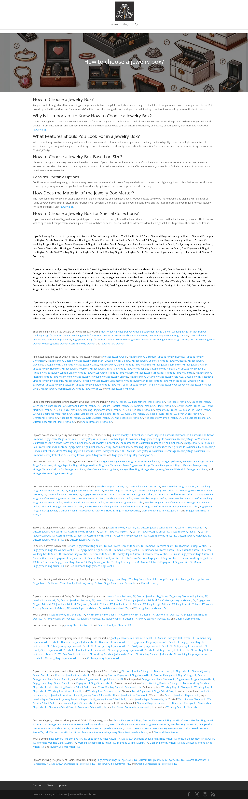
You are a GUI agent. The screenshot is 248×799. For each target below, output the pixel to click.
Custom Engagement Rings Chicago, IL (175, 675)
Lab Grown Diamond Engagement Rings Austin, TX (152, 558)
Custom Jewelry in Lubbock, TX (77, 600)
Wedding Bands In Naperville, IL (183, 707)
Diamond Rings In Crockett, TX (64, 494)
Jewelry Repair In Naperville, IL (78, 699)
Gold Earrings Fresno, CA (196, 417)
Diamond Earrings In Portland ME (172, 285)
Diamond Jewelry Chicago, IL (137, 671)
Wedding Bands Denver (55, 343)
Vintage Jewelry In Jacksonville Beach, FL (134, 650)
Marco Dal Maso (49, 583)
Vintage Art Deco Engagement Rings (130, 465)
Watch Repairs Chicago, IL (191, 699)
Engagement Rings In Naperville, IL (195, 679)
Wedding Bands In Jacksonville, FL (158, 654)
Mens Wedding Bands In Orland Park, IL (70, 687)
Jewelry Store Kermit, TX (46, 600)
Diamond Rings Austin (166, 732)
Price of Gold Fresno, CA (163, 413)
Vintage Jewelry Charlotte (145, 360)
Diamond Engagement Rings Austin (56, 724)
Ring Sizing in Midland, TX (161, 604)
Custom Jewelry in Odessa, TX (137, 614)
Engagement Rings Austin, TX (95, 550)
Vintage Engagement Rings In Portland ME (85, 285)
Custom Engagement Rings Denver (169, 339)
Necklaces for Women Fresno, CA (163, 417)
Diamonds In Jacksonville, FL (114, 642)
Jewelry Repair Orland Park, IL (113, 699)
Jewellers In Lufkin (120, 506)
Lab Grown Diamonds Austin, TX (126, 545)
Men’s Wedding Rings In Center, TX (181, 486)
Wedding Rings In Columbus (149, 446)
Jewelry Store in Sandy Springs (49, 306)
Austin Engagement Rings (128, 720)
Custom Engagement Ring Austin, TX (86, 545)
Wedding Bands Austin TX (155, 724)
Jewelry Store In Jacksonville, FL (93, 650)
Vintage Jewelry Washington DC (57, 388)
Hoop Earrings (166, 579)
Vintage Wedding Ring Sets (94, 465)
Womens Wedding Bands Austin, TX (56, 742)
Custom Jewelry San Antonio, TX (158, 527)
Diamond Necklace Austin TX (87, 728)
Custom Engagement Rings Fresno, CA (54, 421)
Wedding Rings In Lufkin (63, 498)
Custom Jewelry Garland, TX (131, 535)
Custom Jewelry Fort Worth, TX (50, 531)
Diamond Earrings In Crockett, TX (139, 494)
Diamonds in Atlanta (144, 310)
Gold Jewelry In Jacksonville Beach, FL (152, 646)
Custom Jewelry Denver (82, 343)
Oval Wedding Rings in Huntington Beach (76, 252)
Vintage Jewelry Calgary (117, 360)
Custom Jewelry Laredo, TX (71, 535)
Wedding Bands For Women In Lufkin (84, 502)
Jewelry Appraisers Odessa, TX (63, 618)
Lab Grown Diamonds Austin (85, 732)
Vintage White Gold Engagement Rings (186, 469)
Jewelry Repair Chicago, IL (47, 699)
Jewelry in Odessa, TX (93, 618)
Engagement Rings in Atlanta (164, 314)
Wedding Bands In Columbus (181, 446)
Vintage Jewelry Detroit (138, 364)
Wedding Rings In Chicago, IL (177, 687)
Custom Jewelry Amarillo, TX (48, 539)
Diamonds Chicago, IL (184, 703)
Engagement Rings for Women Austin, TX (55, 550)
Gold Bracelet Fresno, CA (100, 417)
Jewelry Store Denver (112, 343)
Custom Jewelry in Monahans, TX (67, 614)
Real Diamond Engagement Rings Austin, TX (94, 566)
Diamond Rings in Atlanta (60, 318)
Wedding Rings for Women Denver (52, 335)
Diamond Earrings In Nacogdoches (161, 510)
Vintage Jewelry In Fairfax (103, 368)
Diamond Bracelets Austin (55, 728)
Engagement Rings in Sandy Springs (151, 306)
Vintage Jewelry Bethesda (172, 356)
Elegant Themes (57, 794)
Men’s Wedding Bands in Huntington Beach (156, 248)
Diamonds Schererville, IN (92, 707)
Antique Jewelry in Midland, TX (144, 600)
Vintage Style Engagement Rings (116, 461)
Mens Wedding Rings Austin (125, 724)
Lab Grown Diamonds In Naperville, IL (133, 707)
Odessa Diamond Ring (188, 618)
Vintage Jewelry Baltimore (143, 356)
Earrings (195, 579)
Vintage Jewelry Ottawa (142, 376)
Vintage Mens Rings (193, 461)
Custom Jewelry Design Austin (166, 728)
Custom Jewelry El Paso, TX (83, 531)
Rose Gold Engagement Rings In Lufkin (62, 506)
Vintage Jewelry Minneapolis (150, 372)
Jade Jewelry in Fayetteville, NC (113, 763)
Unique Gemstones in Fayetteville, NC (156, 763)
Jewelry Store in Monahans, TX (103, 614)
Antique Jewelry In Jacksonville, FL (176, 638)
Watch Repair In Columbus (125, 439)
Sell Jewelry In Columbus (105, 442)
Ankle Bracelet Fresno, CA (129, 417)
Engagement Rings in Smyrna (188, 306)
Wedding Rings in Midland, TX (150, 608)
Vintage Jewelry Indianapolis (133, 368)
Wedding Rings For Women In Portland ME (167, 277)
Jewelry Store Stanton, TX (78, 625)
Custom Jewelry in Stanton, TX (114, 625)
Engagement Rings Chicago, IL (158, 679)
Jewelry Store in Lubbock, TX (111, 600)
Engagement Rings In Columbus (158, 439)
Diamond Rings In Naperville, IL (153, 703)
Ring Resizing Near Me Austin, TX (134, 562)
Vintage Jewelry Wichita (88, 388)
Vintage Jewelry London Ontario (59, 372)
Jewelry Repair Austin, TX (130, 554)
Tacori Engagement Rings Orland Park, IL (154, 691)
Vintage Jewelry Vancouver (170, 384)
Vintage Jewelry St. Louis (115, 384)
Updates (62, 785)
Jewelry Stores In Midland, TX (130, 604)
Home (114, 24)
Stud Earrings (182, 579)
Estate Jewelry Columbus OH (110, 451)
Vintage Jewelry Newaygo (87, 376)
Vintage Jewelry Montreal (180, 372)
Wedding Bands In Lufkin (118, 498)
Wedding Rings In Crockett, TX (121, 490)
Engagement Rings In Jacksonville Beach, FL (156, 642)
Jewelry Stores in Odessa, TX (154, 618)
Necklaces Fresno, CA (178, 401)
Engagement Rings (117, 579)
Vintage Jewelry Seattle (88, 384)
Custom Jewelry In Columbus (127, 435)
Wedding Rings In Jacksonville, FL (63, 658)
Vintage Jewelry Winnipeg (120, 388)
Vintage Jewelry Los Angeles (93, 372)
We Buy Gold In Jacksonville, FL (75, 654)
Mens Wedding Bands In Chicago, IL (162, 683)
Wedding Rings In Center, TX (112, 486)
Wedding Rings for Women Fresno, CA (104, 409)
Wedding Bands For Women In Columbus (67, 442)
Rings (36, 583)
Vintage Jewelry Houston (74, 368)
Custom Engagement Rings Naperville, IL (130, 675)
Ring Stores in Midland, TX (190, 604)
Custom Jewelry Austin (137, 728)
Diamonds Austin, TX (104, 554)
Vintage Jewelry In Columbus (199, 442)
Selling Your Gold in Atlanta (116, 310)
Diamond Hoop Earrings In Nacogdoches (117, 510)
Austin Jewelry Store (113, 732)
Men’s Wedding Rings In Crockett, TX (159, 490)
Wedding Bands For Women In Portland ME (161, 273)
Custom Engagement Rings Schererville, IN (99, 679)
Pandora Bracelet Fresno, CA (117, 405)
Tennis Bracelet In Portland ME (184, 269)
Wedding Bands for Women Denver (91, 335)
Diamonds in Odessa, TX (168, 614)
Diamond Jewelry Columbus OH (50, 455)
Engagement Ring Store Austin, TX (68, 738)
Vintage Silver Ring (130, 469)
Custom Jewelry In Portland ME (77, 289)
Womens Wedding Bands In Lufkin (124, 502)
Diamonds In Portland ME (115, 281)
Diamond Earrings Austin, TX (194, 545)
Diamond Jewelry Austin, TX (128, 550)
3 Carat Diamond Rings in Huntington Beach (165, 236)
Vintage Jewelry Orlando (115, 376)
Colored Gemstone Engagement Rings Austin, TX (59, 558)
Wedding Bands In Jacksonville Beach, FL (116, 654)
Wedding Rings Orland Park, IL (64, 691)
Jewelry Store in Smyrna (196, 302)
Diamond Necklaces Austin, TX (161, 550)
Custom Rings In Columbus (159, 435)
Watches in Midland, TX (115, 608)
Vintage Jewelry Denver (112, 364)
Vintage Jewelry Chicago (173, 360)
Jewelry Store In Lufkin (97, 506)
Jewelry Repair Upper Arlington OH (87, 455)
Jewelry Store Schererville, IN (99, 695)
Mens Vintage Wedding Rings (102, 469)
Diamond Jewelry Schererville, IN (73, 675)
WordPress (90, 794)
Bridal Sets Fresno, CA (86, 413)
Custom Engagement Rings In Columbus (80, 446)
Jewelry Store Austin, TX (158, 554)
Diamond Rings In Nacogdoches (76, 510)
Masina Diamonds (121, 302)
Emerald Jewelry (150, 583)
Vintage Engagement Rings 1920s (169, 465)
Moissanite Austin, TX (191, 550)
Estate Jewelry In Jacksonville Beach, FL (72, 646)
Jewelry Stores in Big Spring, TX (191, 596)
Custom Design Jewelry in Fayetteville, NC (161, 759)
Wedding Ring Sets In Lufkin (160, 502)
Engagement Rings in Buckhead (50, 310)
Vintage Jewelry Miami (122, 372)
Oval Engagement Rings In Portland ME (131, 285)
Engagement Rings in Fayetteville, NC (117, 759)
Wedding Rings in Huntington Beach (124, 252)
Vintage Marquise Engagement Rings (53, 473)
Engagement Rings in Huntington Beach (95, 244)
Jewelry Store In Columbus (118, 446)
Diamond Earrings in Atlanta (60, 314)
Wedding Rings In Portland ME (146, 281)
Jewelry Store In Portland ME (75, 269)
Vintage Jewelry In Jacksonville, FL (175, 650)
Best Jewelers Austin (136, 732)
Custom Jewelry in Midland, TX (178, 600)
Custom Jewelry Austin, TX (84, 539)
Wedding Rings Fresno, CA (51, 405)
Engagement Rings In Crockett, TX (101, 494)
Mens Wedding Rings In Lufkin (150, 498)
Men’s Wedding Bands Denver (132, 339)
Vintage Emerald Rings (147, 461)
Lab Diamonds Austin (56, 732)
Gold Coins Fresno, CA (111, 413)
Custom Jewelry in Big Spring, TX (154, 596)
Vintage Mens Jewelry (152, 469)
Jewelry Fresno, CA (120, 401)
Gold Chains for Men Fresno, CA (54, 413)
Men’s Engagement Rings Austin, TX (172, 562)
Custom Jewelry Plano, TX (185, 531)
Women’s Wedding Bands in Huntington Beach (106, 248)
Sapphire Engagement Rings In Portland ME (80, 277)
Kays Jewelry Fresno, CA (169, 409)
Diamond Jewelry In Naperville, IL (172, 671)
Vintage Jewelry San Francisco (170, 380)
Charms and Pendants (123, 583)
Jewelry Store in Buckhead (167, 302)
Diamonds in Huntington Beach (117, 240)
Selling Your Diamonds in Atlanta (85, 306)
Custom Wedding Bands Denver (129, 335)
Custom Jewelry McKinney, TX (194, 535)
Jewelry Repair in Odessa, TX (121, 618)
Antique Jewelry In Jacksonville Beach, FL (134, 638)
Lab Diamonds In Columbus (134, 442)
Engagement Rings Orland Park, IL (51, 683)
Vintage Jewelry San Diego (138, 380)
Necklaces (206, 579)
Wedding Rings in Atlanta (133, 314)
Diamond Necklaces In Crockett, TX (178, 494)
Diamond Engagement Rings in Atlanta (97, 314)
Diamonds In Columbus (188, 435)
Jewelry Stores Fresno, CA (191, 405)
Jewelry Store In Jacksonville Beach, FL (54, 650)
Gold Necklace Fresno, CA (140, 409)
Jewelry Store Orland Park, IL (66, 695)
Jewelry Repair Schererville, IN (151, 699)
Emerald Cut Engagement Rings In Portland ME (110, 273)
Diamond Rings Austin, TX (77, 554)
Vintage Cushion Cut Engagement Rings (63, 469)
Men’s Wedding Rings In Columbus (74, 451)
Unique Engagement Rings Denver (152, 331)
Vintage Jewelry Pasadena (199, 376)
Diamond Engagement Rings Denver (168, 335)
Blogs (126, 24)
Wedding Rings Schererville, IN (103, 691)
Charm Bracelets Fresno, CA (96, 421)
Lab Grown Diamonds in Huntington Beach (56, 248)
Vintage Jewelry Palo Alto (169, 376)
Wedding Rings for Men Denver (189, 331)
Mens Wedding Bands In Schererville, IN (119, 687)
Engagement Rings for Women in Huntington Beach (145, 244)
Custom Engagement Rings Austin (161, 720)
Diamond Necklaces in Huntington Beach (76, 240)
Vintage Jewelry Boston (60, 360)
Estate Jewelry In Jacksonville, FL (112, 646)
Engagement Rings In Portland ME (124, 277)
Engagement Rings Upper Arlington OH (133, 455)
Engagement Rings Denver (56, 339)
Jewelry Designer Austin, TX (65, 746)
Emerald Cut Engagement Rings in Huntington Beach (164, 240)
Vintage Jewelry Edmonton (166, 364)
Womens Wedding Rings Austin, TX (97, 742)
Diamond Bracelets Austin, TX (161, 545)
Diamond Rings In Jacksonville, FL (79, 642)
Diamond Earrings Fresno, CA (83, 405)
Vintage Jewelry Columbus (59, 364)
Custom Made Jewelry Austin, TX (105, 558)
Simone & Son (89, 236)
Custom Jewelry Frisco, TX (162, 535)
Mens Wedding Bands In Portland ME (185, 281)
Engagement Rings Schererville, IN (95, 683)
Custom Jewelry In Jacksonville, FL (105, 658)
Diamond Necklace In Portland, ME (147, 269)
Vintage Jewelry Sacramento (107, 380)
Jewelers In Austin (113, 728)
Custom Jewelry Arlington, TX (115, 531)
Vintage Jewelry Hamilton (46, 368)
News (50, 785)
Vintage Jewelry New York (58, 376)
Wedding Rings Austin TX (184, 724)
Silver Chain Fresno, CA (190, 413)
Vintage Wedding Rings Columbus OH (188, 451)
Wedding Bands (137, 579)
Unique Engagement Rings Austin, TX (193, 554)
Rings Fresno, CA (166, 405)
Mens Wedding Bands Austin (92, 724)
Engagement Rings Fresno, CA (148, 401)
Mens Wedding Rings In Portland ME (80, 281)
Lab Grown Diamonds (45, 446)
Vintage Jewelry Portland (77, 380)
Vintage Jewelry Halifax (194, 364)
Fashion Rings (102, 583)
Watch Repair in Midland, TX (86, 608)
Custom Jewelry (84, 583)
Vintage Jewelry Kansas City (165, 368)
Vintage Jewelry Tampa (142, 384)
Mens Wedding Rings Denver (116, 331)
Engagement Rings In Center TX (86, 490)
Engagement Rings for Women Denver (94, 339)
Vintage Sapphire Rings (66, 465)
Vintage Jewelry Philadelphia (48, 380)
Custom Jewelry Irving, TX (101, 535)
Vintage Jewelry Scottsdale (60, 384)
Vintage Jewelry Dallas (86, 364)
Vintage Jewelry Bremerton (88, 360)
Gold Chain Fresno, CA (69, 409)
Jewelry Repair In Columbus (94, 439)
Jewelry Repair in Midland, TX (97, 604)
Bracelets (152, 579)
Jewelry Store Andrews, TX (121, 596)
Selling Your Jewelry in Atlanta (85, 310)
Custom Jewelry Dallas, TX (191, 527)
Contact (38, 785)
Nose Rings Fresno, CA (72, 417)
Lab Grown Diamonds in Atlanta (173, 310)
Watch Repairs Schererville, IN (80, 703)
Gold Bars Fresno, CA (137, 413)
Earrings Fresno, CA (144, 405)
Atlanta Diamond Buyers (117, 306)
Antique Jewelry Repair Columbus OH (147, 451)
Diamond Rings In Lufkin (90, 498)
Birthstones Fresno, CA (45, 417)
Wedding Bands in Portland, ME (109, 269)
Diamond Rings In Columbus (166, 442)
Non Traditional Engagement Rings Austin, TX (62, 562)
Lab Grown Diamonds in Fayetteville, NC (73, 763)
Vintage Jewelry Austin (115, 356)
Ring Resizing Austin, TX (101, 562)
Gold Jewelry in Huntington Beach (193, 244)
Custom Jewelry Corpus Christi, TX (151, 531)
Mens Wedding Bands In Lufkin (185, 498)
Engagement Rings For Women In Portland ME (58, 273)
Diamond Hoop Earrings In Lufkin (180, 506)
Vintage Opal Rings (171, 461)
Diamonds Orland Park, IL (62, 707)
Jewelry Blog (39, 129)
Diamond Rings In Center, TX (144, 486)
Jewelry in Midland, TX (68, 604)
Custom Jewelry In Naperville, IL (182, 695)
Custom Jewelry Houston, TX (124, 527)
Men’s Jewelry (67, 583)
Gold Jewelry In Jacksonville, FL (190, 646)
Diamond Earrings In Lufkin (146, 506)
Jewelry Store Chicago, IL (134, 695)
